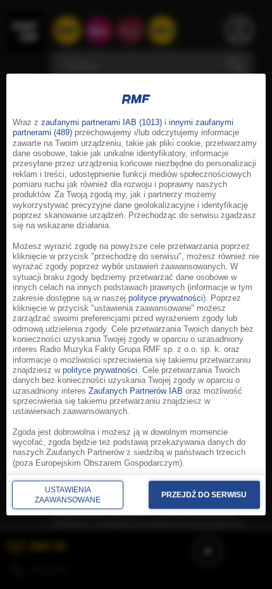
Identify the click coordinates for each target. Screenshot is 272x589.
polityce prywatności (165, 297)
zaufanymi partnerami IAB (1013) (101, 122)
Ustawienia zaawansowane (68, 494)
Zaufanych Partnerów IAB (136, 390)
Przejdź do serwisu (204, 494)
